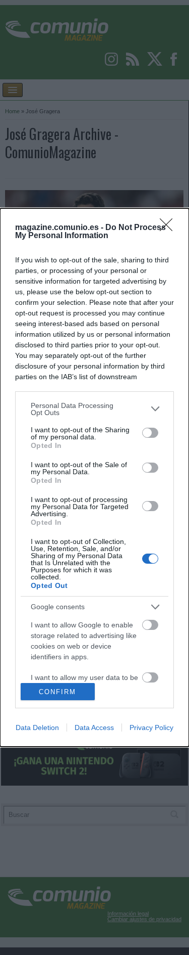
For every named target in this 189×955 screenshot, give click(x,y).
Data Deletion (37, 727)
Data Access (94, 727)
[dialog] (94, 477)
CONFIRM (57, 692)
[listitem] (94, 409)
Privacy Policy (151, 727)
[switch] (150, 433)
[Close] (169, 228)
